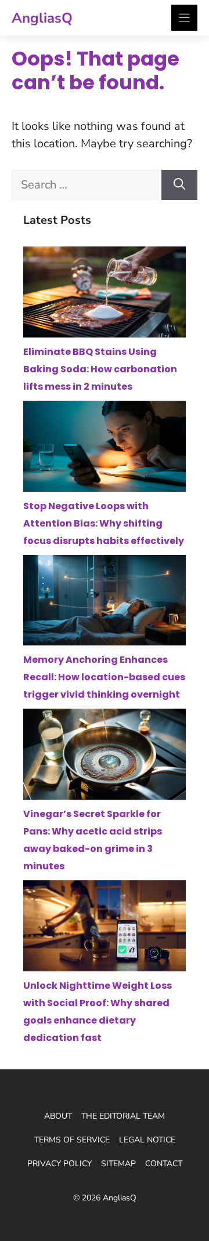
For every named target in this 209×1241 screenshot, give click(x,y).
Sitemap (118, 1163)
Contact (163, 1163)
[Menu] (184, 18)
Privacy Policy (59, 1163)
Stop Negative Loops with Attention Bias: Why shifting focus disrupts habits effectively (103, 523)
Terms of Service (72, 1139)
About (58, 1116)
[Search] (179, 185)
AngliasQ (42, 18)
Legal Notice (147, 1139)
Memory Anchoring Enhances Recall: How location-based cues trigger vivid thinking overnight (104, 677)
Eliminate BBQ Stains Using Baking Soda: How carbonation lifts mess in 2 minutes (100, 369)
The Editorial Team (123, 1116)
